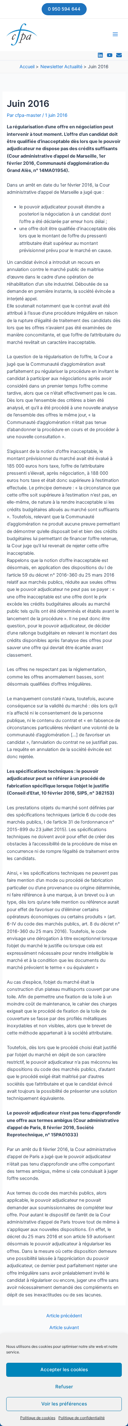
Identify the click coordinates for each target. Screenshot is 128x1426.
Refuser (64, 1387)
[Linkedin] (100, 55)
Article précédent (64, 1316)
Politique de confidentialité (81, 1417)
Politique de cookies (37, 1417)
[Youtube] (109, 55)
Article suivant (64, 1327)
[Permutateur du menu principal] (115, 34)
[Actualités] (119, 55)
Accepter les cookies (64, 1369)
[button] (64, 9)
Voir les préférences (64, 1404)
